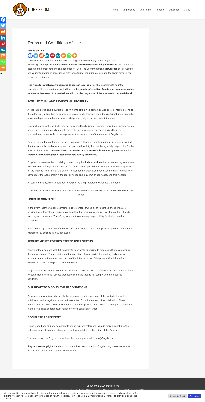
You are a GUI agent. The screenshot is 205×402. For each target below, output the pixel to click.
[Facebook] (30, 55)
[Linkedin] (46, 55)
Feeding (160, 9)
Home (115, 9)
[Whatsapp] (69, 55)
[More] (74, 55)
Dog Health (145, 9)
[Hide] (1, 73)
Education (174, 9)
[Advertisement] (175, 73)
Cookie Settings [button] (177, 396)
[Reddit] (41, 55)
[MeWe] (58, 55)
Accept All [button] (194, 396)
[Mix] (63, 55)
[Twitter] (35, 55)
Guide (187, 9)
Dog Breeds (128, 9)
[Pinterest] (52, 55)
